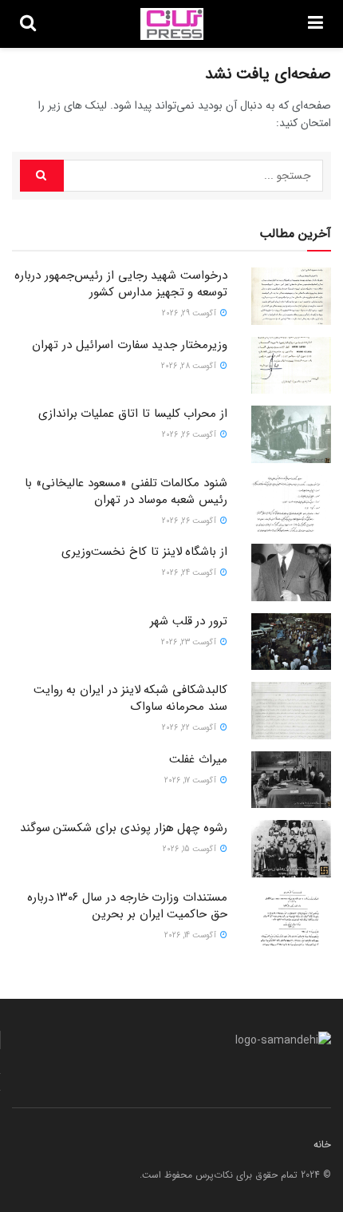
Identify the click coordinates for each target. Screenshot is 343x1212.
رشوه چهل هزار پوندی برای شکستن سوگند (123, 828)
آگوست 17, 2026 (191, 780)
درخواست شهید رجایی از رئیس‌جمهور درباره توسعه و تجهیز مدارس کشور (120, 284)
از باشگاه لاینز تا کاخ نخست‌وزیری (144, 551)
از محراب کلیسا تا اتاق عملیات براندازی (132, 413)
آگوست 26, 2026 (190, 435)
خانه (322, 1144)
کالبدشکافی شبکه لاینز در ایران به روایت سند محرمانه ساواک (130, 698)
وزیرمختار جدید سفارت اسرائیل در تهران (129, 344)
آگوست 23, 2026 (190, 642)
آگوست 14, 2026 (191, 935)
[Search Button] (42, 176)
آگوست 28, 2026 (190, 366)
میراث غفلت (198, 759)
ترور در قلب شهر (188, 621)
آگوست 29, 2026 (190, 313)
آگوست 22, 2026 (190, 728)
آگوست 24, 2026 (190, 573)
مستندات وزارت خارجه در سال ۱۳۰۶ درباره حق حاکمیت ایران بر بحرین (127, 906)
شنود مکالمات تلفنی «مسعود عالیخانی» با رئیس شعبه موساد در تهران (126, 491)
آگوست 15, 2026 (191, 849)
